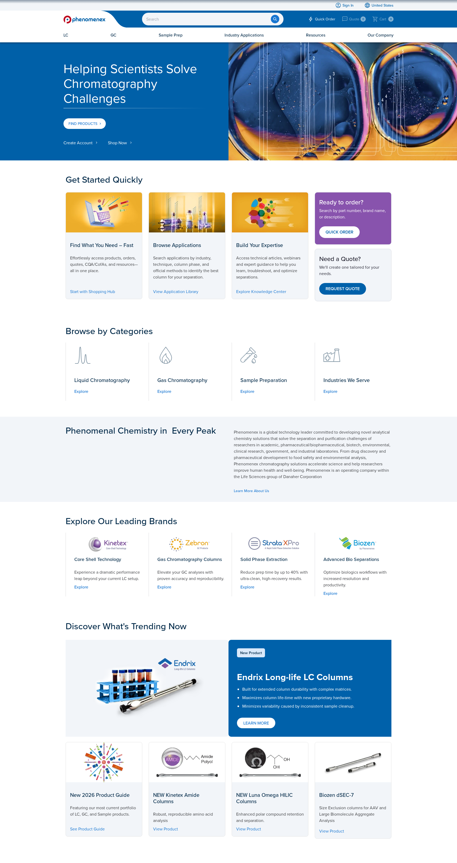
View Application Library (175, 291)
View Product (165, 829)
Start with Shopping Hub (92, 291)
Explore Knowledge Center (261, 291)
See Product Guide (87, 829)
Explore (81, 391)
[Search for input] (275, 19)
